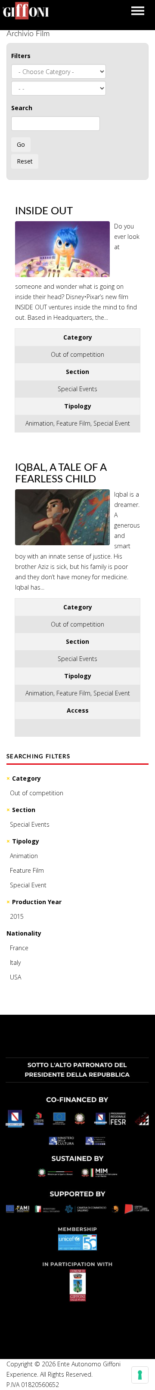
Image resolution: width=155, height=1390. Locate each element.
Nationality (23, 933)
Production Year (37, 902)
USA (15, 977)
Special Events (30, 824)
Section (23, 810)
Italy (15, 962)
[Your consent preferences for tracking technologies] (140, 1375)
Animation (24, 856)
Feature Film (27, 870)
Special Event (28, 885)
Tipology (25, 841)
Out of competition (36, 793)
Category (26, 778)
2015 (17, 916)
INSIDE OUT (44, 211)
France (19, 948)
